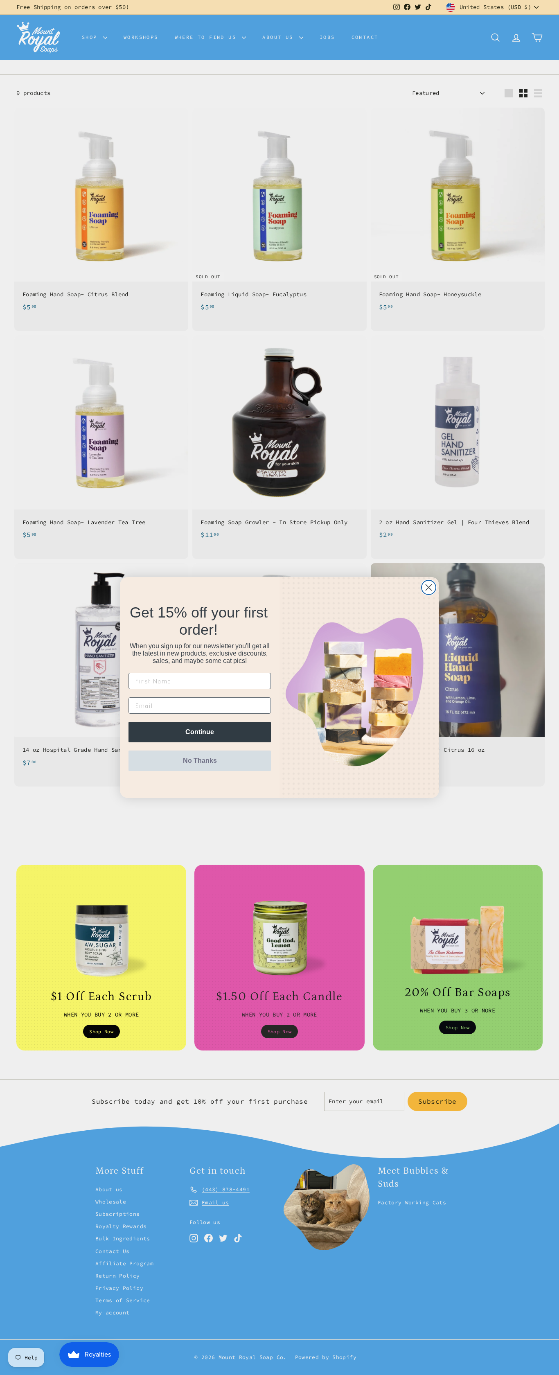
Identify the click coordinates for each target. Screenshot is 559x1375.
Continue (199, 731)
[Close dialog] (429, 587)
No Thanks (200, 760)
